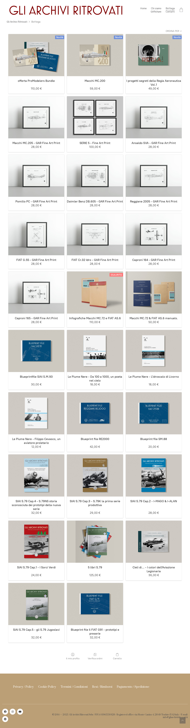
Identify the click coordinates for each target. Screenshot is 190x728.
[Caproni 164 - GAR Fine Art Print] (154, 234)
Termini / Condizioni (74, 687)
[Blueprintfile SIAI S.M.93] (36, 351)
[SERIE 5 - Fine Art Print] (95, 117)
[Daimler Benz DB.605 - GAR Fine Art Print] (95, 176)
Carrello (117, 658)
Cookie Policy (47, 687)
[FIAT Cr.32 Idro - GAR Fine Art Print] (95, 234)
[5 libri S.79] (95, 542)
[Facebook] (5, 712)
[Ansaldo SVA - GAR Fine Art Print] (154, 117)
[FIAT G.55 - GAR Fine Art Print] (36, 234)
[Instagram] (13, 712)
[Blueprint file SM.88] (154, 413)
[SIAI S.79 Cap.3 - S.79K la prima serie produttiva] (95, 475)
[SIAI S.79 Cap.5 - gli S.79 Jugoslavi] (36, 604)
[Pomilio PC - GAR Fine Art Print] (36, 176)
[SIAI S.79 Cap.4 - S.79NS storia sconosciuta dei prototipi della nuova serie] (36, 475)
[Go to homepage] (66, 10)
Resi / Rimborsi (102, 687)
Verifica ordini (95, 658)
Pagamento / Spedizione (133, 687)
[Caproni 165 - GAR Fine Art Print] (36, 292)
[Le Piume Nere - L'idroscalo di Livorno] (154, 351)
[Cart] (181, 10)
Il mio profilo (73, 658)
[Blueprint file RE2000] (95, 413)
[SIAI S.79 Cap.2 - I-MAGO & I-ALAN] (154, 475)
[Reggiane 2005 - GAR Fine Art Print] (154, 176)
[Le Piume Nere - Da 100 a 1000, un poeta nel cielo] (95, 351)
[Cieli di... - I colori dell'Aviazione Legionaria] (154, 542)
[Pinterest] (5, 719)
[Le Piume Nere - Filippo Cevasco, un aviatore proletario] (36, 413)
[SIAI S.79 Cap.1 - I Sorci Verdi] (36, 542)
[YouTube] (20, 712)
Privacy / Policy (23, 687)
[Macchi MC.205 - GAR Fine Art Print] (36, 117)
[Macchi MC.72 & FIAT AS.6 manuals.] (154, 292)
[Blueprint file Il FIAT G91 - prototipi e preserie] (95, 604)
